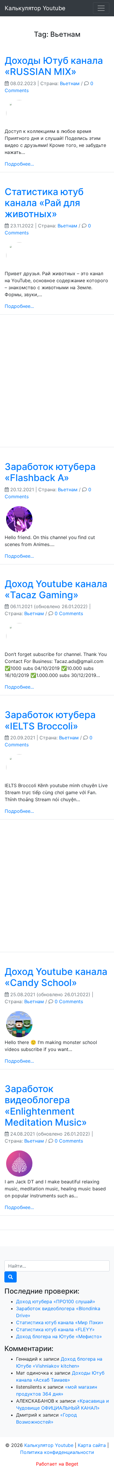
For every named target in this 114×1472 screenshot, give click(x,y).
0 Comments (69, 613)
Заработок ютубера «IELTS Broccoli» (50, 720)
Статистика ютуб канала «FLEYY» (55, 1329)
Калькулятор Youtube (35, 8)
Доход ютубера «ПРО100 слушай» (55, 1301)
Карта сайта (92, 1445)
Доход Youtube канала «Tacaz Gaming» (56, 589)
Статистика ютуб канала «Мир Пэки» (59, 1322)
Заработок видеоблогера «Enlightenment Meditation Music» (46, 1105)
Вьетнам (70, 83)
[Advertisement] (57, 385)
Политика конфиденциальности (57, 1452)
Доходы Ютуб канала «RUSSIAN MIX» (54, 66)
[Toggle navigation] (101, 8)
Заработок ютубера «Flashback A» (50, 472)
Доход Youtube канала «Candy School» (56, 977)
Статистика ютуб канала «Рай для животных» (44, 203)
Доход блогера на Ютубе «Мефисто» (59, 1336)
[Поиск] (10, 1276)
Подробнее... (19, 164)
